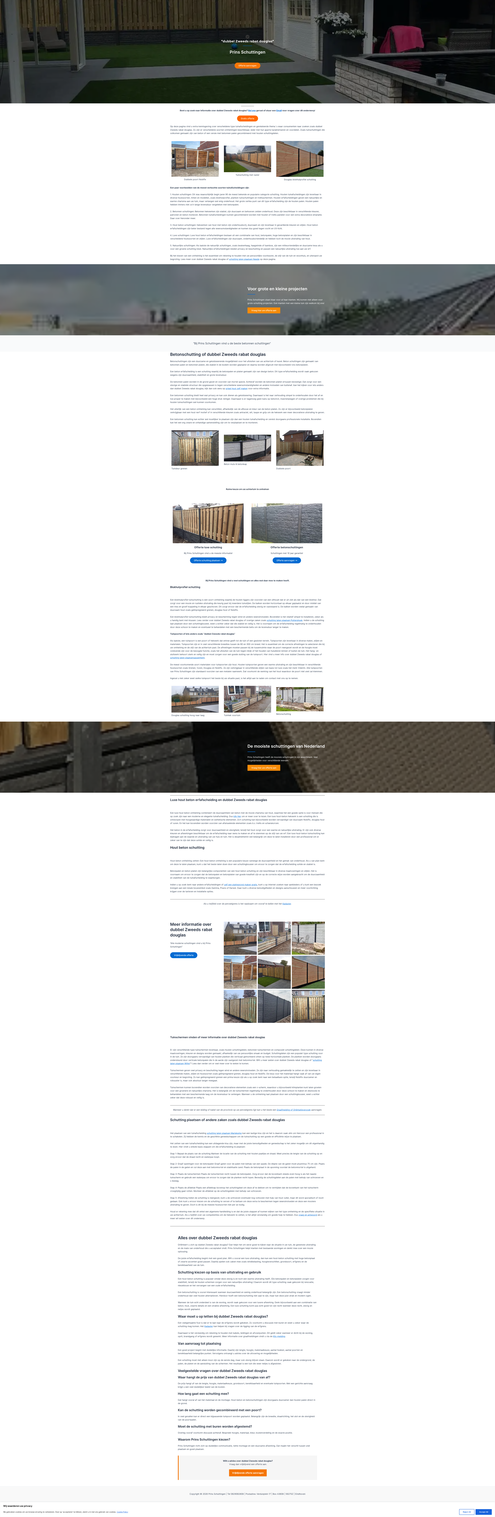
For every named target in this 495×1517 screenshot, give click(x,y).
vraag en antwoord (308, 1215)
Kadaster (286, 903)
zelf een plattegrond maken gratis (240, 884)
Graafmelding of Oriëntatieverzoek (294, 1110)
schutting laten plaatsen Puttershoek (285, 620)
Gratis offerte (247, 118)
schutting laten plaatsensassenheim (187, 657)
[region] (247, 1509)
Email (279, 110)
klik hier (237, 816)
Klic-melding (279, 1336)
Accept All (483, 1512)
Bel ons (252, 110)
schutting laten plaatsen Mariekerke (224, 1133)
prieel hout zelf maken (237, 388)
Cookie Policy (122, 1512)
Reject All (467, 1512)
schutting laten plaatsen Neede (244, 259)
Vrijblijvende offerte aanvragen (248, 1473)
